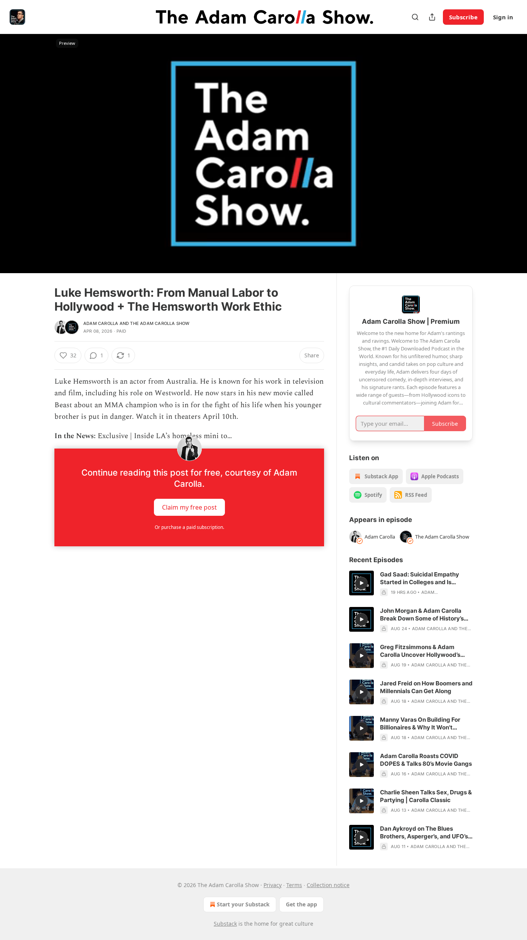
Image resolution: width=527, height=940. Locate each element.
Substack (225, 923)
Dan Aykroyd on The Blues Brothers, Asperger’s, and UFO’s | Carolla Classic (425, 832)
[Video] (36, 145)
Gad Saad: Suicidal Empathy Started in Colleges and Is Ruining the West (419, 578)
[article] (411, 583)
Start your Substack (243, 904)
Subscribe (463, 17)
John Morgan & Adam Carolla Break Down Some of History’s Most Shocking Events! (422, 614)
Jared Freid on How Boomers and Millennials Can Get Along (426, 687)
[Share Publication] (432, 17)
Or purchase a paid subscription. (189, 527)
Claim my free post (189, 507)
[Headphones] (36, 162)
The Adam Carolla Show (159, 323)
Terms (294, 885)
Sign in (503, 17)
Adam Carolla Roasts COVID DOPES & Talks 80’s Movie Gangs (426, 759)
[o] (361, 583)
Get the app (301, 904)
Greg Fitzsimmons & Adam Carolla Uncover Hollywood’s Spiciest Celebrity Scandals (420, 651)
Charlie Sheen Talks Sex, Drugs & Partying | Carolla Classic (426, 796)
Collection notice (328, 885)
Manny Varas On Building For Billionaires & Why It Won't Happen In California (420, 723)
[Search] (415, 17)
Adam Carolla (100, 323)
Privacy (273, 885)
